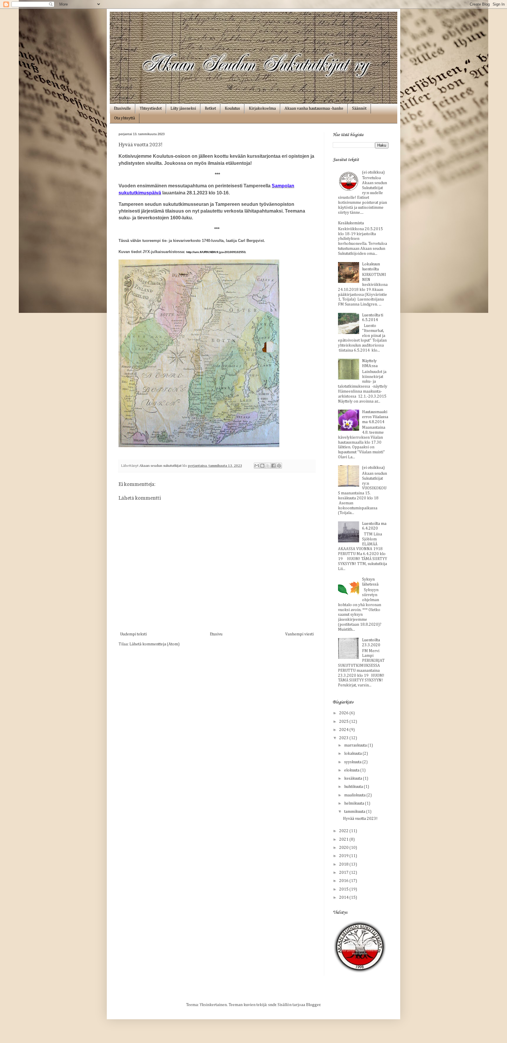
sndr (272, 1005)
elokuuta (352, 770)
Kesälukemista (351, 223)
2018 (344, 864)
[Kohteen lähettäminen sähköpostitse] (257, 466)
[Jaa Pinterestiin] (279, 466)
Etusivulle (122, 108)
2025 (344, 722)
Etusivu (216, 634)
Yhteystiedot (151, 108)
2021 (344, 839)
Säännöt (359, 108)
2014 (344, 898)
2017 (344, 873)
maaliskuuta (355, 795)
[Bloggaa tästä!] (262, 466)
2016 (344, 881)
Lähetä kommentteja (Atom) (154, 644)
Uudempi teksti (133, 634)
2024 (344, 730)
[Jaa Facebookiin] (273, 466)
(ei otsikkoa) (373, 172)
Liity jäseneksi (183, 108)
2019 (344, 856)
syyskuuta (353, 762)
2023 (344, 738)
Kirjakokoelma (262, 108)
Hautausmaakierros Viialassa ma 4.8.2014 (375, 417)
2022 (344, 831)
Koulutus (232, 108)
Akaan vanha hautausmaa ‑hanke (314, 108)
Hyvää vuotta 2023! (360, 819)
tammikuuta (355, 812)
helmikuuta (354, 803)
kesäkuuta (353, 778)
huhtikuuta (354, 787)
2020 (344, 848)
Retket (210, 108)
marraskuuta (356, 745)
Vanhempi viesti (299, 634)
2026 (344, 713)
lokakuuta (353, 754)
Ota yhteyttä (124, 118)
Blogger (313, 1005)
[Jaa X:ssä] (268, 466)
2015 (344, 889)
